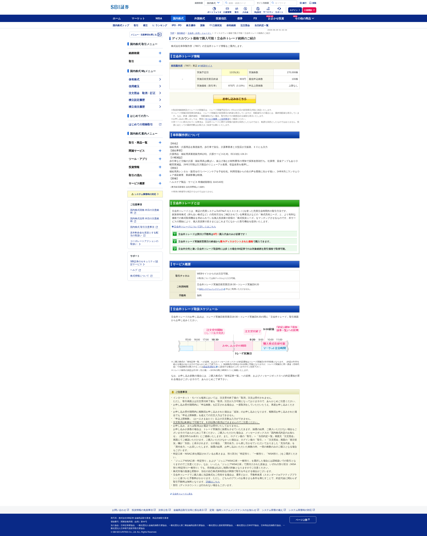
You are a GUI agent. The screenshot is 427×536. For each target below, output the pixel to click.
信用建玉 (134, 86)
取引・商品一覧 (138, 142)
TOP (172, 33)
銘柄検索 (134, 53)
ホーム (117, 18)
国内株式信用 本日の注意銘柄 (144, 220)
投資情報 (134, 167)
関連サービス (137, 150)
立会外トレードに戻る (182, 494)
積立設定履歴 (137, 100)
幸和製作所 (177, 65)
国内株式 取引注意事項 (142, 226)
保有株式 (134, 79)
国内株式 (178, 18)
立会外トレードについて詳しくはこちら (195, 226)
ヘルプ (134, 269)
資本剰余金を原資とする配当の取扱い (144, 234)
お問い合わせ (119, 510)
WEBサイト (206, 65)
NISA (159, 18)
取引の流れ (135, 175)
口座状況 (217, 25)
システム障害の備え (272, 510)
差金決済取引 (209, 367)
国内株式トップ (121, 25)
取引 (136, 25)
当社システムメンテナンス (211, 289)
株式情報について (140, 275)
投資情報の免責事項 (142, 510)
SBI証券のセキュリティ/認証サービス (144, 263)
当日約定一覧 (262, 25)
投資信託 (221, 18)
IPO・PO (176, 25)
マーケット (138, 18)
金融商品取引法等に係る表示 (188, 510)
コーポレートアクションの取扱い (144, 242)
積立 (145, 25)
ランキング (161, 25)
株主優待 (190, 25)
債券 (240, 18)
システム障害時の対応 (145, 194)
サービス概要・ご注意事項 (217, 119)
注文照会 (245, 25)
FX (255, 18)
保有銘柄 (231, 25)
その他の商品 (302, 17)
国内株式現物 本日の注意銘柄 (144, 211)
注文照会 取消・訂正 (142, 93)
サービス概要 (137, 183)
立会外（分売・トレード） (200, 33)
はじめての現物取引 (141, 124)
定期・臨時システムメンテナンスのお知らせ (232, 510)
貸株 (202, 25)
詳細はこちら (213, 481)
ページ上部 (301, 519)
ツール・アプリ (138, 159)
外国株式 (199, 18)
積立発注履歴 (137, 106)
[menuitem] (303, 3)
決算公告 (163, 510)
